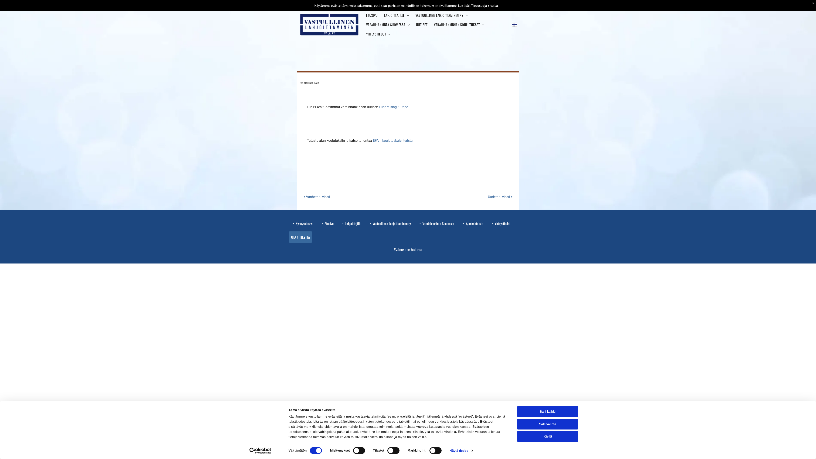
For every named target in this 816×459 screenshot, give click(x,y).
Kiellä (548, 436)
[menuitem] (372, 15)
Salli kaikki (547, 411)
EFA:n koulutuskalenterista (393, 141)
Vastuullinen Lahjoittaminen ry (392, 223)
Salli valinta (547, 424)
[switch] (359, 450)
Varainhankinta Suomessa (438, 223)
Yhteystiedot (502, 223)
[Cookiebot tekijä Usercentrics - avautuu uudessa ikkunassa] (260, 451)
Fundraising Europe (393, 107)
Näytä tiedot (458, 450)
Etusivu (329, 223)
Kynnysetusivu (304, 223)
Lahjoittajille (353, 223)
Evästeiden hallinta (408, 250)
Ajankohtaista (474, 223)
